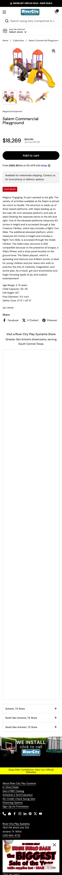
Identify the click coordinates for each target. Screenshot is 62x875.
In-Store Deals (11, 787)
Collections (18, 40)
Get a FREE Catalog (13, 791)
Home (5, 40)
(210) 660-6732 (11, 835)
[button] (56, 12)
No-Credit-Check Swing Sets (19, 798)
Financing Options (13, 802)
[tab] (31, 708)
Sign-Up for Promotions (16, 806)
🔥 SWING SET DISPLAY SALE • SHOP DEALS (31, 3)
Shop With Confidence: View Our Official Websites (31, 770)
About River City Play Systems (19, 783)
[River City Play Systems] (30, 12)
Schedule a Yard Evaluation (18, 794)
